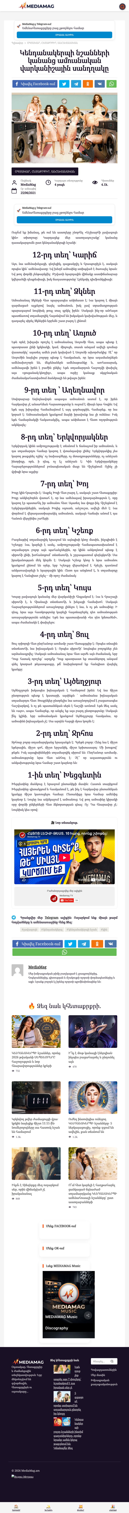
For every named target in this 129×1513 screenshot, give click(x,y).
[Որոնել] (112, 1361)
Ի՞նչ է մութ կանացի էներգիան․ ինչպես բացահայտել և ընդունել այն (92, 1057)
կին (105, 929)
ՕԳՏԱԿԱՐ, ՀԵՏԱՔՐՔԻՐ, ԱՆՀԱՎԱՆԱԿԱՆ (45, 171)
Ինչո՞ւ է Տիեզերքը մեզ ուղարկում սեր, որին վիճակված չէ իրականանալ (35, 1189)
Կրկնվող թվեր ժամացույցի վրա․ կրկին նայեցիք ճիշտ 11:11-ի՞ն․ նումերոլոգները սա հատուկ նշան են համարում (36, 1125)
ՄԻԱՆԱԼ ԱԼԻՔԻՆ (64, 34)
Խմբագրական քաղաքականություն (104, 1382)
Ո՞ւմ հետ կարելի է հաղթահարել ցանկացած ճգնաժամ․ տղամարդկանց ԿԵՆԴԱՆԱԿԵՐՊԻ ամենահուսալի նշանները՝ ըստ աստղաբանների (93, 1193)
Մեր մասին (98, 1375)
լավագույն (30, 929)
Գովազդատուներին (104, 1370)
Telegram (51, 918)
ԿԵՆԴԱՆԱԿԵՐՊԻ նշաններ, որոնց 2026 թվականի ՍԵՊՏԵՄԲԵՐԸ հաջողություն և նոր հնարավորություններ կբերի (36, 1059)
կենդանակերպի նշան (83, 929)
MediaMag (37, 966)
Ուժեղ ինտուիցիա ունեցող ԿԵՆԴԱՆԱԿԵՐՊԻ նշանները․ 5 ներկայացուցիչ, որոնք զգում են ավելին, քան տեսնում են (91, 1125)
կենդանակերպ (52, 929)
